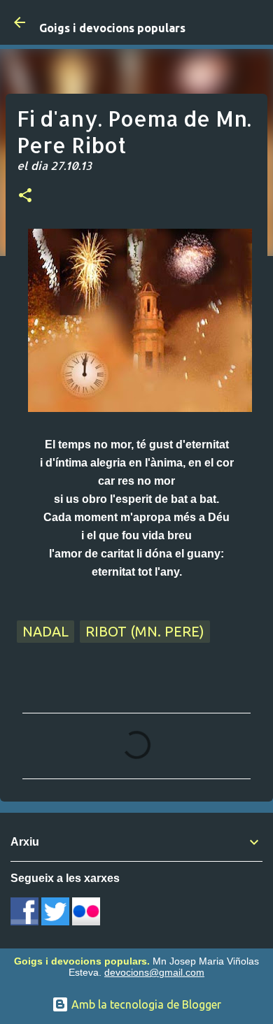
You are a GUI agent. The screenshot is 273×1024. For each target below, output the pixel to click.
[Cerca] (253, 22)
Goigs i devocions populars (112, 28)
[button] (25, 196)
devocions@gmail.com (154, 972)
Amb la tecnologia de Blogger (145, 1004)
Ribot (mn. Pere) (144, 631)
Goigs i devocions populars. (82, 961)
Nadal (45, 631)
